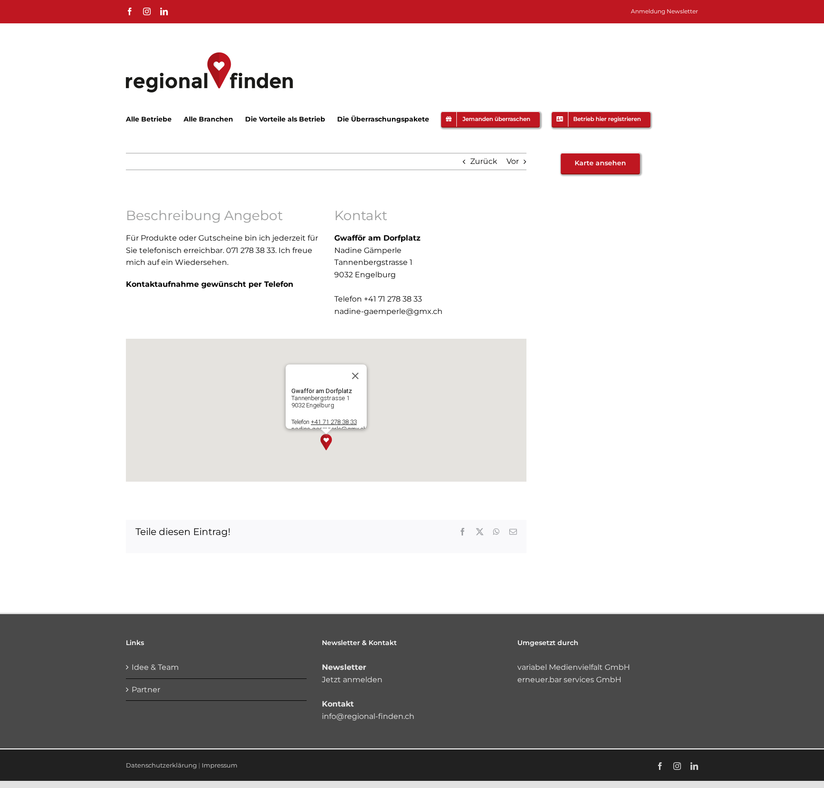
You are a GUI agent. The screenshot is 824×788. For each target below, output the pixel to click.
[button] (326, 442)
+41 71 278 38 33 (334, 421)
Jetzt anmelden (352, 679)
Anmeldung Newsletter (664, 11)
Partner (146, 689)
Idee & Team (155, 667)
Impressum (219, 765)
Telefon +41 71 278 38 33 (378, 298)
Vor (512, 161)
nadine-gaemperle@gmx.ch (388, 311)
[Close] (355, 375)
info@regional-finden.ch (368, 716)
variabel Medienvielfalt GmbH (573, 667)
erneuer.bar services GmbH (569, 679)
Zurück (483, 161)
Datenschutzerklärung (161, 765)
